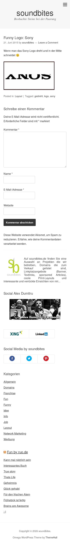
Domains (9, 387)
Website (8, 205)
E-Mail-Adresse (14, 189)
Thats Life (9, 477)
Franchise (9, 393)
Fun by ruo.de (17, 451)
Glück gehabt (12, 489)
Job (6, 422)
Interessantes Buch (15, 466)
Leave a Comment (48, 42)
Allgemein (10, 382)
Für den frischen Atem (17, 494)
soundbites (35, 12)
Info (6, 416)
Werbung (9, 439)
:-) (5, 512)
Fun (6, 399)
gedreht (38, 96)
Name (8, 174)
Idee (6, 410)
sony (52, 96)
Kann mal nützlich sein (17, 460)
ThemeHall (51, 537)
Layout (18, 96)
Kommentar (11, 129)
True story (9, 471)
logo (46, 96)
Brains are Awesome (16, 506)
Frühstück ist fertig (14, 500)
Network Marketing (15, 433)
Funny (7, 405)
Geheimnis (10, 483)
